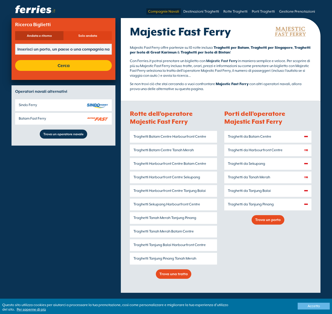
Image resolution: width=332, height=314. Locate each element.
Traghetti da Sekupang (246, 164)
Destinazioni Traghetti (201, 11)
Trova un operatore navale (63, 134)
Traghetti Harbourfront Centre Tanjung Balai (169, 191)
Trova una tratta (173, 274)
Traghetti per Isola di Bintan (205, 52)
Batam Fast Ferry (32, 118)
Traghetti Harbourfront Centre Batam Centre (169, 164)
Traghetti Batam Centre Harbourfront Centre (169, 137)
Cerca (64, 65)
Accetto (314, 306)
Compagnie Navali (163, 11)
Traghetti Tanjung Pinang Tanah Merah (164, 258)
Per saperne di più (31, 309)
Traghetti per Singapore (272, 48)
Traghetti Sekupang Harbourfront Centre (166, 204)
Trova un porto (268, 220)
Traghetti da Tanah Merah (249, 177)
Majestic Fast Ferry (232, 84)
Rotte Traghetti (235, 11)
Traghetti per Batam (231, 48)
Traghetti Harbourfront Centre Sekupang (166, 177)
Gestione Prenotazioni (297, 11)
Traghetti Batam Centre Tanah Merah (163, 150)
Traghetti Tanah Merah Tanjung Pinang (164, 218)
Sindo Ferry (28, 105)
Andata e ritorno (39, 35)
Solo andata (87, 35)
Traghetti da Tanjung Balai (249, 191)
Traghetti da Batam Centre (249, 137)
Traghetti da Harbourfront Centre (255, 150)
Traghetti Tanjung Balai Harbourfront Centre (169, 245)
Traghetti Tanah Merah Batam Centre (163, 231)
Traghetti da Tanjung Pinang (251, 204)
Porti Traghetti (263, 11)
